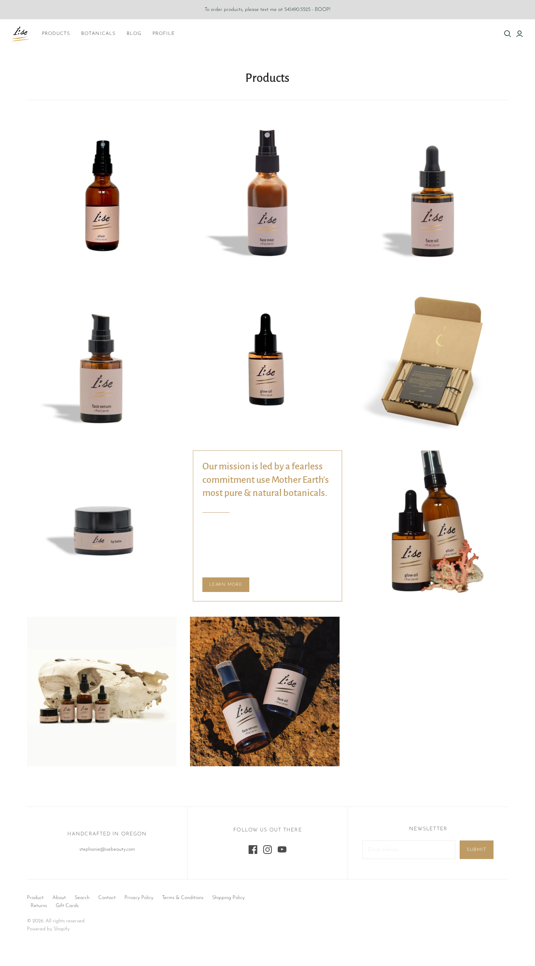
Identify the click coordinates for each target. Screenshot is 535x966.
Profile (163, 33)
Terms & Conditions (182, 898)
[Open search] (507, 33)
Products (56, 33)
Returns (39, 906)
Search (82, 898)
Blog (134, 33)
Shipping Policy (228, 898)
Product (35, 898)
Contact (107, 898)
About (59, 898)
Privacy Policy (138, 898)
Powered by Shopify (48, 929)
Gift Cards (67, 906)
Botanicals (98, 33)
